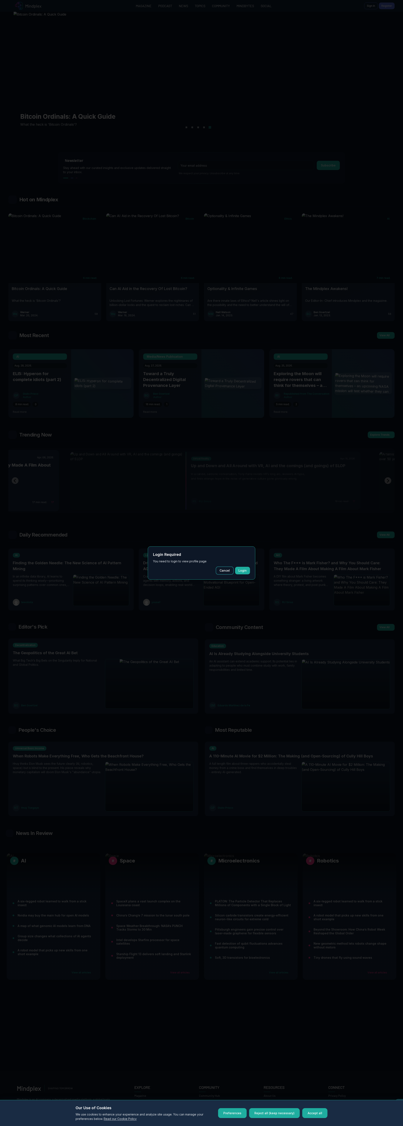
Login (242, 570)
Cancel (225, 570)
